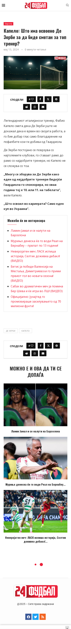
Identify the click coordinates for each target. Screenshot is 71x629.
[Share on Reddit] (26, 107)
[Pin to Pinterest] (56, 99)
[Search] (67, 5)
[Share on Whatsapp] (34, 107)
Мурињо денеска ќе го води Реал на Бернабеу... (35, 484)
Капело (25, 330)
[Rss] (43, 617)
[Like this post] (32, 99)
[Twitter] (35, 617)
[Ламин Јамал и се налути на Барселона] (35, 404)
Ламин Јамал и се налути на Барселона (35, 431)
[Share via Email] (43, 107)
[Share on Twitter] (48, 99)
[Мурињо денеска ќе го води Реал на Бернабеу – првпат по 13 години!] (35, 458)
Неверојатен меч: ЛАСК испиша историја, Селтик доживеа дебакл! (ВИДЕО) (35, 256)
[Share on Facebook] (40, 99)
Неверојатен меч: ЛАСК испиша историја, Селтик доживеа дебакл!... (35, 539)
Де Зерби (10, 330)
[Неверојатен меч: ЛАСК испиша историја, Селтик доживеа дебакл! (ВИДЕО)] (35, 511)
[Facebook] (28, 617)
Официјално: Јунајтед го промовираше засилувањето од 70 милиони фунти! (36, 301)
